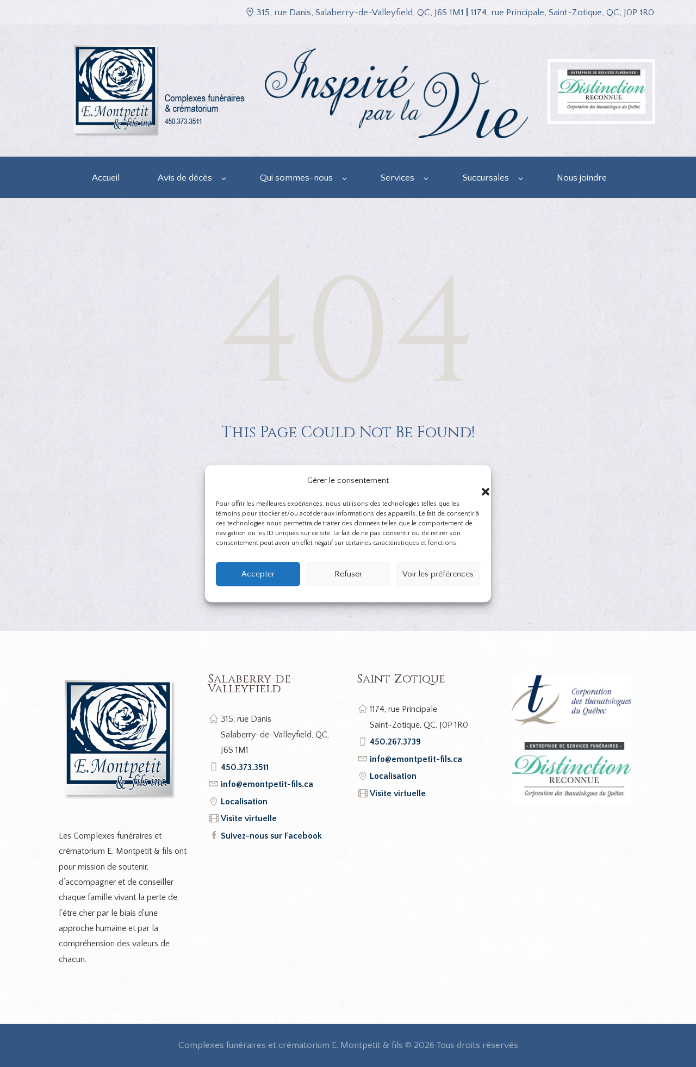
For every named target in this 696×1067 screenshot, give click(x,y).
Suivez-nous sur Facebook (271, 836)
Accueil (106, 178)
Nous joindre (582, 178)
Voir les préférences (438, 574)
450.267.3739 (395, 742)
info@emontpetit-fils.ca (267, 784)
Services (397, 178)
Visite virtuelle (249, 818)
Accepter (258, 574)
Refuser (348, 574)
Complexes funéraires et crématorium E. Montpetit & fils (290, 1045)
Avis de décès (185, 178)
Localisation (244, 802)
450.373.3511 (245, 767)
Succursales (486, 178)
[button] (474, 480)
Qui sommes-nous (296, 178)
